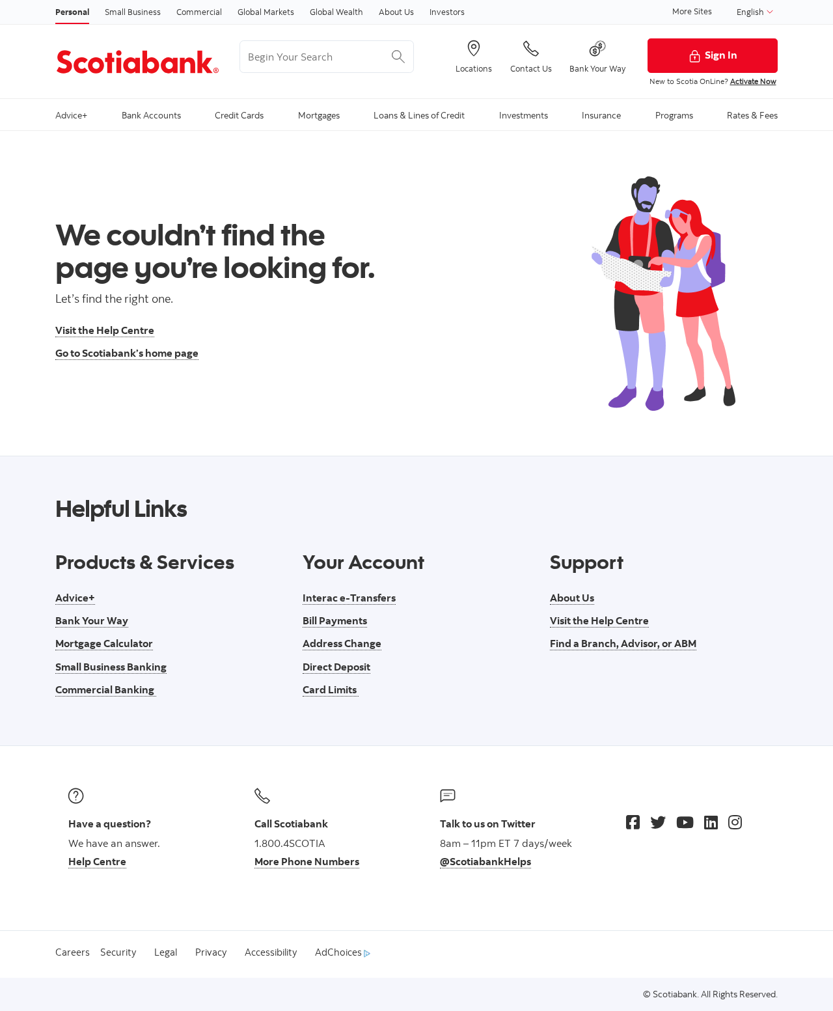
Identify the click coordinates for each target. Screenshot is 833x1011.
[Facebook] (633, 822)
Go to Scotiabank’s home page (126, 352)
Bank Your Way (91, 620)
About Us (396, 12)
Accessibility (271, 952)
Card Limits (331, 689)
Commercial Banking (105, 689)
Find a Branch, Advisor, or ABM (623, 643)
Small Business (133, 12)
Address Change (342, 643)
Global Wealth (336, 12)
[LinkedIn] (711, 822)
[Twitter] (658, 822)
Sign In (721, 54)
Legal (165, 952)
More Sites (692, 11)
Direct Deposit (336, 666)
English (751, 12)
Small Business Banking (111, 666)
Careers (72, 952)
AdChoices (339, 952)
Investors (447, 12)
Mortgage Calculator (104, 643)
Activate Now (753, 81)
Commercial (199, 12)
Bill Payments (335, 620)
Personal (72, 12)
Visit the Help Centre (104, 330)
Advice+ (75, 597)
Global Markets (266, 12)
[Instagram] (735, 822)
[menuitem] (71, 114)
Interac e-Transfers (349, 597)
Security (118, 952)
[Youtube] (685, 822)
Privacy (210, 952)
